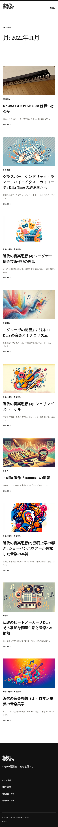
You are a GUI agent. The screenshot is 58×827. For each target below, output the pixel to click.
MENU (52, 8)
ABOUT (5, 821)
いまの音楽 (6, 780)
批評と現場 (6, 787)
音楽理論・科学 (8, 794)
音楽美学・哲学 (8, 800)
